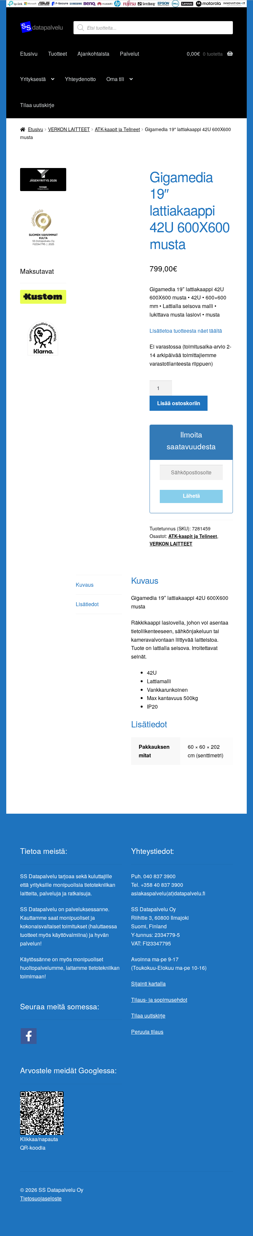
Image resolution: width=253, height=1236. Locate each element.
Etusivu (29, 53)
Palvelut (129, 53)
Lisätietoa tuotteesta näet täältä (186, 330)
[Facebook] (29, 1036)
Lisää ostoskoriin (178, 403)
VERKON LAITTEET (69, 129)
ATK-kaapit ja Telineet (117, 129)
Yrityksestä (33, 79)
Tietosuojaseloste (41, 1198)
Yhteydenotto (80, 79)
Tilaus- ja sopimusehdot (159, 999)
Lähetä (191, 495)
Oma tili (115, 79)
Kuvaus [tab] (85, 584)
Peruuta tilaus (147, 1031)
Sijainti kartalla (148, 983)
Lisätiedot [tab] (87, 604)
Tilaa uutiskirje (37, 105)
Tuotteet (57, 53)
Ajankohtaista (93, 53)
